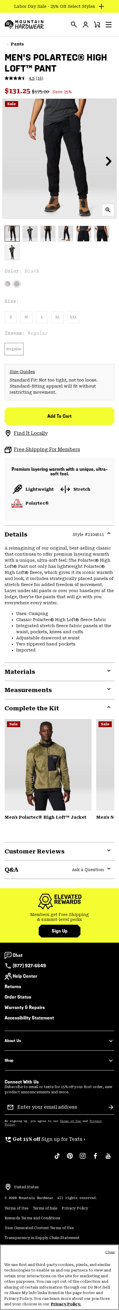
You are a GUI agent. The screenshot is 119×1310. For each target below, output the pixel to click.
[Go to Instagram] (82, 1158)
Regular (14, 349)
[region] (59, 1277)
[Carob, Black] (7, 284)
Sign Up (60, 931)
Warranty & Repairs (25, 1007)
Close (110, 1252)
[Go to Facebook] (95, 1158)
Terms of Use (70, 1121)
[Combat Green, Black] (48, 765)
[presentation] (74, 24)
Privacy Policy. (66, 1304)
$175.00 (41, 91)
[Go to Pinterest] (70, 1158)
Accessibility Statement (29, 1018)
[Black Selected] (17, 284)
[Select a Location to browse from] (8, 1187)
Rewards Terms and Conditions (32, 1218)
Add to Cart (59, 416)
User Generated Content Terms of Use (39, 1228)
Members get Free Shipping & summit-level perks (59, 917)
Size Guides (22, 371)
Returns (13, 986)
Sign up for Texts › (45, 1139)
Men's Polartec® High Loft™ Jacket (45, 817)
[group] (59, 917)
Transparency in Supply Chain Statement (42, 1238)
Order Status (18, 997)
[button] (108, 24)
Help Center (25, 976)
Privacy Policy (75, 1208)
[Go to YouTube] (108, 1158)
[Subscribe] (110, 1107)
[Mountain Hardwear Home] (24, 24)
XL (57, 317)
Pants (17, 44)
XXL (73, 317)
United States (26, 1187)
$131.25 (18, 91)
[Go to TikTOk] (57, 1158)
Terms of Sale (45, 1208)
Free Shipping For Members (47, 449)
